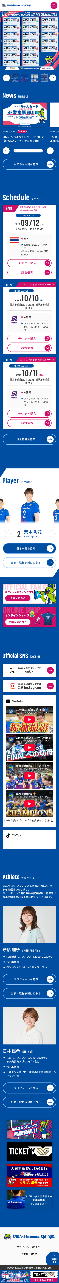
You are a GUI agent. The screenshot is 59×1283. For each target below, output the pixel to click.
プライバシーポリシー (29, 1247)
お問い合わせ (29, 1254)
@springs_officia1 (17, 842)
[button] (6, 78)
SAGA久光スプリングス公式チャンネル (27, 820)
